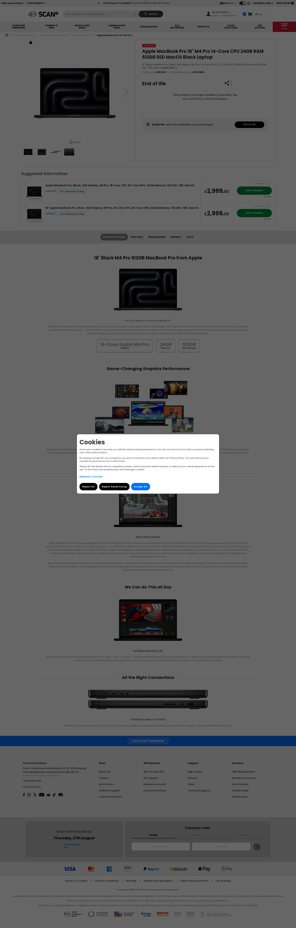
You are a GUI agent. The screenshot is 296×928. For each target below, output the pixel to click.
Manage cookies (91, 476)
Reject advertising (114, 486)
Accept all (140, 486)
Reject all (88, 486)
